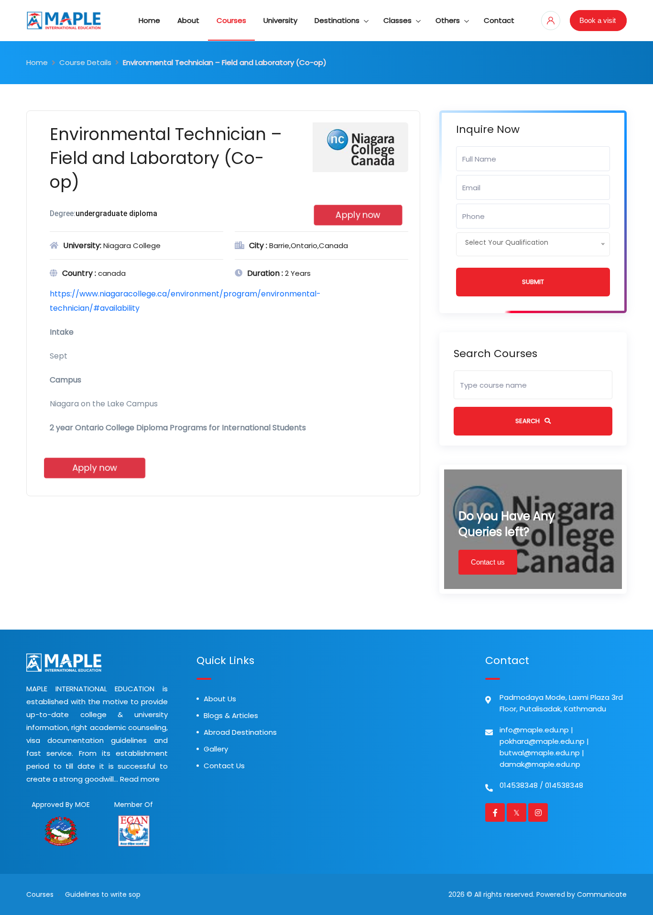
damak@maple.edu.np (540, 764)
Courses (231, 20)
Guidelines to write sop (103, 894)
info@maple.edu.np (534, 730)
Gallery (216, 749)
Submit (533, 281)
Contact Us (224, 766)
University (280, 20)
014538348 (519, 785)
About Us (220, 699)
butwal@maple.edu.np (540, 753)
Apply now (358, 215)
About (188, 20)
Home (149, 20)
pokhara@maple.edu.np (542, 741)
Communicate (602, 894)
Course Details (85, 62)
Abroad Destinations (240, 732)
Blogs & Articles (231, 715)
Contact (499, 20)
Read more (140, 779)
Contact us (488, 562)
